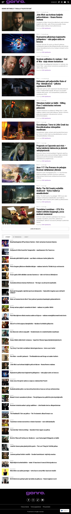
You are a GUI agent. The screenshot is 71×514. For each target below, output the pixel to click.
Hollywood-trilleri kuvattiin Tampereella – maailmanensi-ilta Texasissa (32, 250)
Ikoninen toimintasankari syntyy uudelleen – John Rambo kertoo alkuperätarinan (35, 405)
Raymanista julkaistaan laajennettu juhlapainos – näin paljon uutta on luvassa (50, 39)
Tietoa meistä (25, 507)
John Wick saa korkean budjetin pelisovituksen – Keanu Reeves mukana (49, 17)
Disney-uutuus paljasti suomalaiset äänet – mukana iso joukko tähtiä (31, 307)
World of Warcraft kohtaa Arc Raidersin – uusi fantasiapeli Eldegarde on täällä (34, 438)
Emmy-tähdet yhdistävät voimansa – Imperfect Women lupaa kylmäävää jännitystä (35, 340)
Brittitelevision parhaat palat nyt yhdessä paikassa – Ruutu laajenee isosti (33, 479)
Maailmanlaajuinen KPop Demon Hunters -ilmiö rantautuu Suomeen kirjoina (33, 242)
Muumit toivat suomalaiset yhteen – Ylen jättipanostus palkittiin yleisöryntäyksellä (36, 397)
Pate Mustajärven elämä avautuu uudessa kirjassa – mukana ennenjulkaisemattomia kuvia (38, 315)
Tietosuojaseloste (36, 507)
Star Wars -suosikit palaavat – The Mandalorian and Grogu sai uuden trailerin (34, 356)
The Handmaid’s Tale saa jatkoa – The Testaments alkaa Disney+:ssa (31, 413)
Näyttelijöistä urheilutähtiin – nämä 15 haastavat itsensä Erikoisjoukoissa (33, 462)
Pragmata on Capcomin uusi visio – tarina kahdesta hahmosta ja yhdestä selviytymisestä (51, 148)
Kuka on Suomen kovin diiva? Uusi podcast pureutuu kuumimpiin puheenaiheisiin (35, 299)
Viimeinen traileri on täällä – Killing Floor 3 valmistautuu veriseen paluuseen (50, 105)
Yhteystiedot (46, 507)
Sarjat (38, 56)
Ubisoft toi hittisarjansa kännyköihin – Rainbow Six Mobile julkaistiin (31, 324)
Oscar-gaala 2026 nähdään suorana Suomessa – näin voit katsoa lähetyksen (33, 275)
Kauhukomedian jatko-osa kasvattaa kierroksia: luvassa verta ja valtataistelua (34, 389)
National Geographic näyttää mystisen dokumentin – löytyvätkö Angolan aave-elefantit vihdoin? (37, 292)
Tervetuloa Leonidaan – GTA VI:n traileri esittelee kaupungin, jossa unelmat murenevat (50, 211)
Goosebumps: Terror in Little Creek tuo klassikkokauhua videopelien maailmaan (52, 127)
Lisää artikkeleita (35, 229)
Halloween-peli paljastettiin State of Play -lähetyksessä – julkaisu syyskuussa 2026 (51, 83)
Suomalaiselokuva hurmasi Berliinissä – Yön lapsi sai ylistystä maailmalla (33, 283)
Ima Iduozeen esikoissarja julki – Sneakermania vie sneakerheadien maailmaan (34, 332)
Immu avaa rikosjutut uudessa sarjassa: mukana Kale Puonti (28, 381)
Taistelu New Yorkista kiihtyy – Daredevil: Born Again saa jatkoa (30, 430)
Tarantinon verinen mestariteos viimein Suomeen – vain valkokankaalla (32, 422)
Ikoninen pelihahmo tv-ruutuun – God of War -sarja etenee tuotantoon (51, 60)
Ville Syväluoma (46, 28)
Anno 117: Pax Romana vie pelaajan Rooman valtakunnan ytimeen (51, 168)
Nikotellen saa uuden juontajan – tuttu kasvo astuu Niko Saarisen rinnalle (33, 471)
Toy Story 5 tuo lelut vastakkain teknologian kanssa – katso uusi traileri (32, 348)
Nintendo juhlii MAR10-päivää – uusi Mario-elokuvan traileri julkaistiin (32, 258)
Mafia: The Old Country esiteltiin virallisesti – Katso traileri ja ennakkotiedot (49, 190)
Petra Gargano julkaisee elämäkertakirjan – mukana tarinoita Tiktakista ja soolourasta (37, 266)
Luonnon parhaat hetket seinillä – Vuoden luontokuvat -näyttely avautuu (32, 454)
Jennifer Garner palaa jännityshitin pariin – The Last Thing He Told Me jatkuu (34, 446)
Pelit (38, 12)
